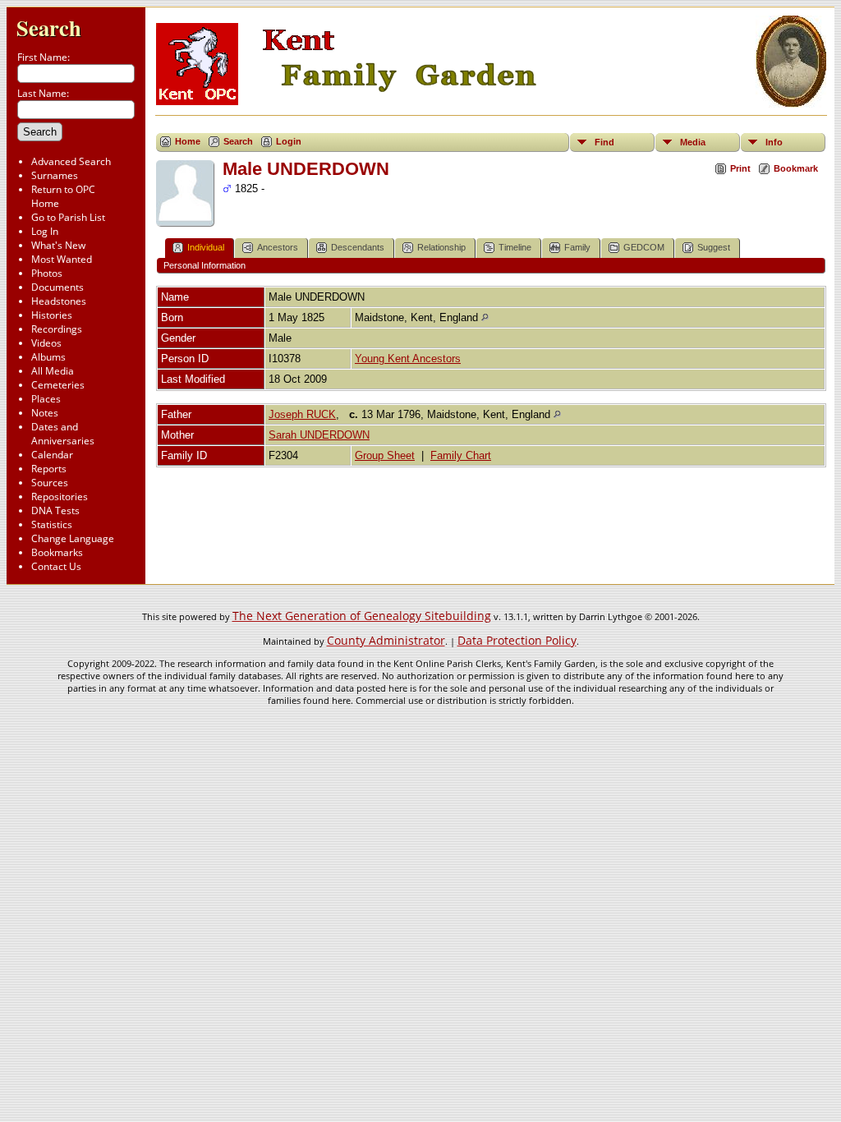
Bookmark (796, 168)
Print (740, 168)
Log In (44, 231)
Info (774, 142)
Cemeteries (58, 385)
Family (577, 247)
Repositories (59, 497)
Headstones (58, 301)
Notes (44, 413)
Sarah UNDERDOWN (319, 435)
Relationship (441, 247)
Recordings (56, 329)
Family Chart (460, 455)
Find (604, 142)
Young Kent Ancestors (408, 358)
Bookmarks (57, 552)
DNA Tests (55, 510)
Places (46, 399)
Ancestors (277, 247)
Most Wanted (61, 259)
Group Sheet (385, 455)
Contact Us (56, 566)
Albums (48, 357)
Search (48, 27)
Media (692, 142)
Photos (46, 273)
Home (187, 141)
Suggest (713, 247)
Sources (49, 483)
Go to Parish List (68, 217)
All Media (52, 371)
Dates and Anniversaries (62, 434)
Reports (49, 469)
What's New (58, 245)
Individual (205, 247)
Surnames (54, 175)
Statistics (51, 524)
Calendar (52, 455)
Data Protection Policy (517, 640)
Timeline (515, 247)
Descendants (357, 247)
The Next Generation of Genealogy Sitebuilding (361, 615)
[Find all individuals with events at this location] (485, 317)
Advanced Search (71, 161)
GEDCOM (643, 247)
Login (288, 141)
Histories (51, 315)
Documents (57, 287)
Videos (46, 343)
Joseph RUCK (302, 414)
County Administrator (386, 640)
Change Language (72, 538)
